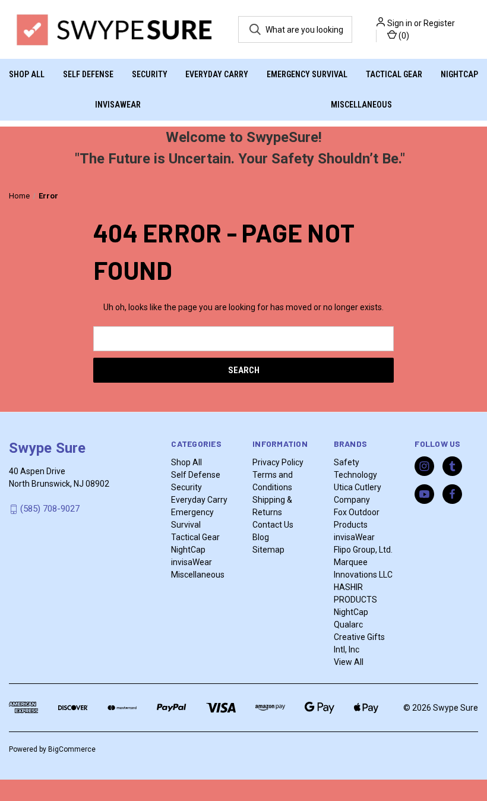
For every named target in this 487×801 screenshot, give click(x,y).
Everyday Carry (216, 74)
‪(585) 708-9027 (50, 508)
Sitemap (268, 549)
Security (149, 74)
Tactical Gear (394, 74)
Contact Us (272, 524)
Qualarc (348, 624)
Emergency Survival (307, 74)
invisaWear (118, 104)
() (403, 35)
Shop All (27, 74)
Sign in (399, 23)
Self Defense (88, 74)
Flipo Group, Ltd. (363, 549)
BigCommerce (72, 749)
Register (439, 23)
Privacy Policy (277, 462)
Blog (260, 537)
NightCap (459, 74)
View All (348, 662)
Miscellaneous (361, 104)
